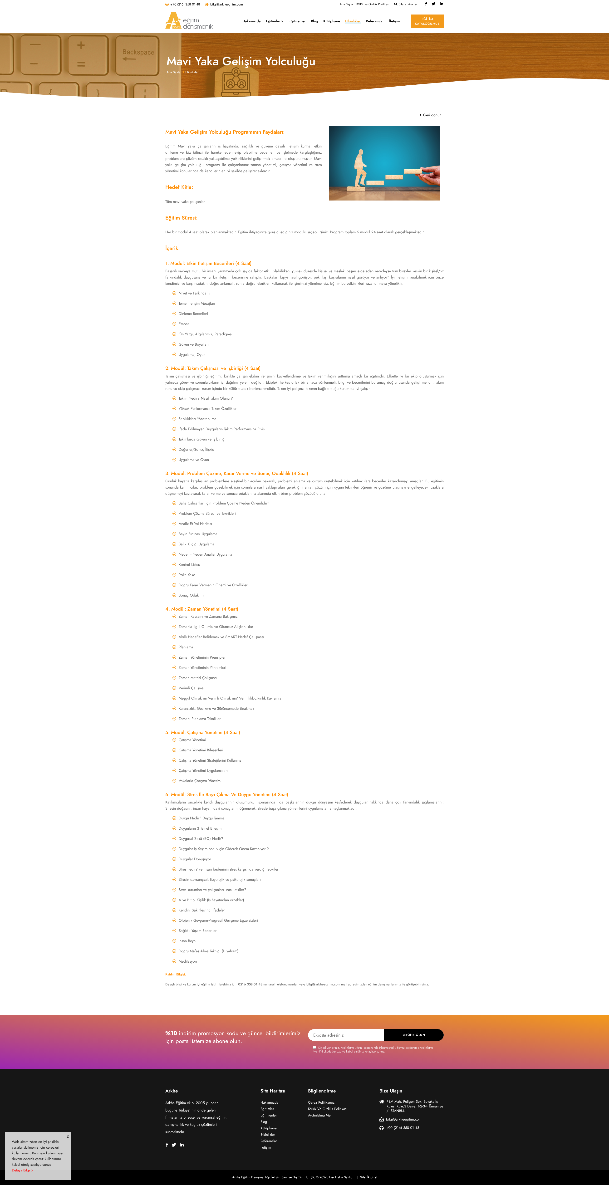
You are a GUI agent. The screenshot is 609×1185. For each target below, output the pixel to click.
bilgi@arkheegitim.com (226, 4)
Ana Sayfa (346, 4)
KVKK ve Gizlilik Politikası (372, 4)
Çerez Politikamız (321, 1102)
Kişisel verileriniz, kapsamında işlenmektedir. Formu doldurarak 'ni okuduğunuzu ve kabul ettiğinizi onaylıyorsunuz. (373, 1050)
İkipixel (372, 1177)
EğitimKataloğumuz (427, 21)
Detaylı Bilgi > (23, 1170)
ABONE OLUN (414, 1035)
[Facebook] (426, 4)
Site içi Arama (407, 4)
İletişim (394, 21)
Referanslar (375, 21)
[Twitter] (433, 4)
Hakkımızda (251, 21)
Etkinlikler (353, 21)
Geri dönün (431, 115)
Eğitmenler (297, 21)
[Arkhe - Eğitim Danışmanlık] (189, 20)
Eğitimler (273, 21)
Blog (314, 21)
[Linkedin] (441, 4)
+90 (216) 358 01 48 (185, 4)
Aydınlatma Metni (352, 1048)
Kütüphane (331, 21)
